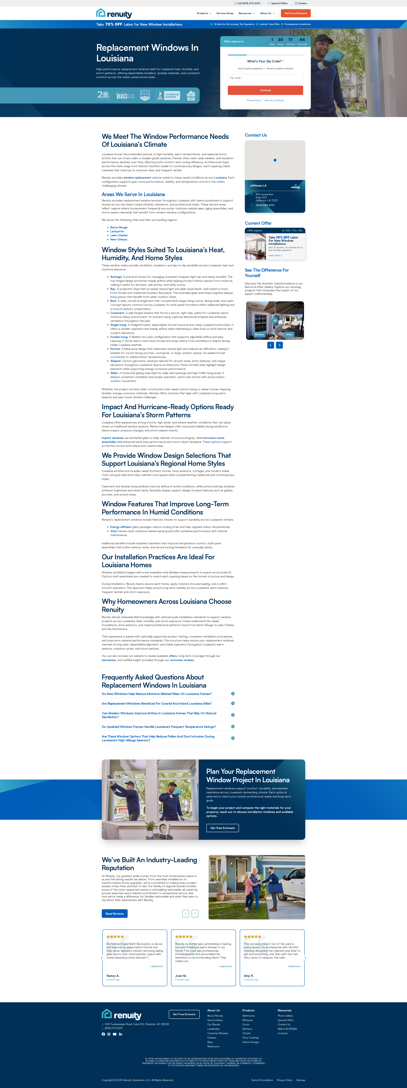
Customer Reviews (217, 1033)
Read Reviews (115, 913)
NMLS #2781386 (287, 1028)
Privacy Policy (254, 100)
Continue (265, 90)
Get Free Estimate (296, 13)
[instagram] (108, 1034)
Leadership (213, 1028)
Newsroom (213, 1046)
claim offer (274, 255)
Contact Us (284, 1024)
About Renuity (215, 1015)
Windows (247, 1020)
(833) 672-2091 (113, 1028)
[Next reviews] (195, 913)
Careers (302, 3)
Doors (245, 1024)
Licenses (283, 1033)
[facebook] (103, 1034)
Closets (246, 1033)
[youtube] (115, 1034)
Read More (157, 966)
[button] (275, 160)
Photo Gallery (285, 1015)
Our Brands (213, 1024)
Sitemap (300, 1080)
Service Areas (225, 13)
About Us (265, 13)
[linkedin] (120, 1034)
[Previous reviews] (185, 913)
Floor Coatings (250, 1037)
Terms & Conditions (274, 100)
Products (202, 13)
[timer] (265, 41)
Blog (210, 1042)
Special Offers (279, 3)
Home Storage (250, 1042)
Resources (245, 13)
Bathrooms (248, 1015)
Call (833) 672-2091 (248, 3)
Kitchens (247, 1028)
